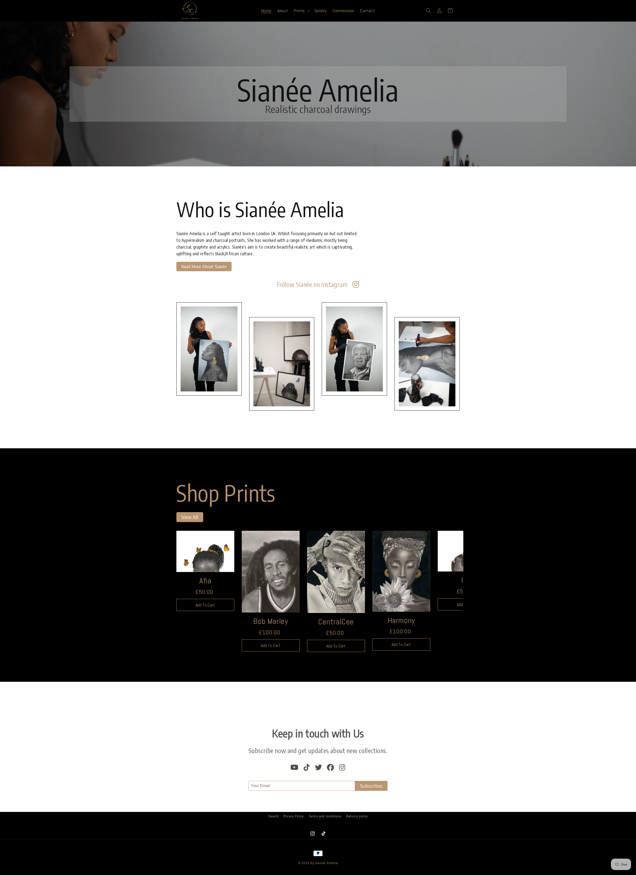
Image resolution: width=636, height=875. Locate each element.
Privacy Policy (293, 816)
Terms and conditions (325, 816)
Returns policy (357, 816)
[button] (301, 10)
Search (273, 816)
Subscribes (371, 786)
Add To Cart (205, 605)
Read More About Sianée (204, 266)
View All (189, 517)
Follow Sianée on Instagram (312, 284)
